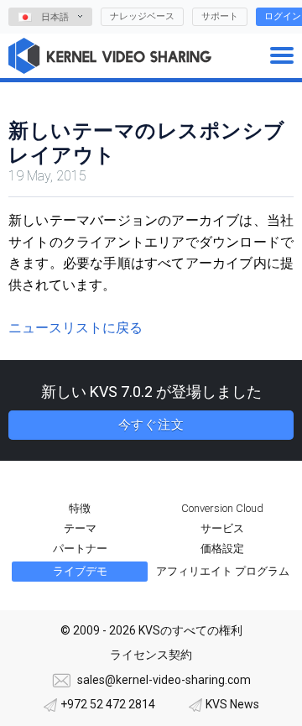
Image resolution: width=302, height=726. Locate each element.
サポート (219, 16)
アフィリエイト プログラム (222, 571)
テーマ (80, 528)
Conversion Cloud (222, 508)
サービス (222, 528)
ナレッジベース (142, 16)
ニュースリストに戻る (75, 328)
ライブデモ (80, 571)
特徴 (80, 508)
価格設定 (222, 548)
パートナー (80, 548)
